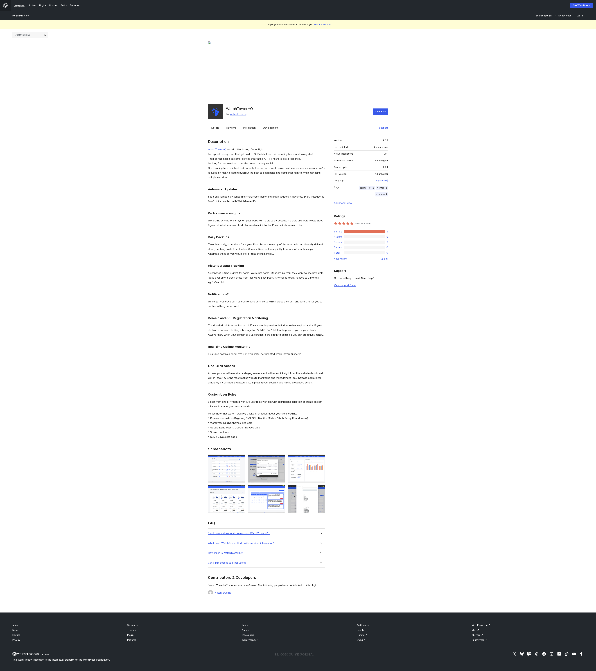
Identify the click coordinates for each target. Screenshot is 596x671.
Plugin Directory (20, 15)
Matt (475, 630)
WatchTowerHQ (217, 149)
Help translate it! (322, 24)
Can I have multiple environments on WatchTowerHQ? (239, 533)
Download (380, 111)
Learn (245, 625)
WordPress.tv (250, 640)
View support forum (345, 285)
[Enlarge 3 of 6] (320, 458)
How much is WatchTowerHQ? (225, 553)
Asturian (46, 654)
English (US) (382, 180)
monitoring (382, 188)
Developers (248, 635)
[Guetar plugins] (45, 35)
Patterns (131, 640)
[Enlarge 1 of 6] (241, 458)
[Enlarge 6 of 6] (320, 489)
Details (215, 127)
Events (360, 630)
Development (270, 127)
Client (371, 188)
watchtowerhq (238, 114)
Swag (361, 640)
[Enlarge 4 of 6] (241, 489)
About (15, 625)
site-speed (381, 194)
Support (383, 127)
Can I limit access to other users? (227, 562)
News (15, 630)
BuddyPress (479, 640)
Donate (362, 635)
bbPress (477, 635)
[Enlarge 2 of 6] (280, 458)
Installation (249, 127)
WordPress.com (481, 625)
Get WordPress (581, 5)
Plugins (131, 635)
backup (363, 188)
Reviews (231, 127)
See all (384, 258)
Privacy (16, 640)
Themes (131, 630)
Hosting (16, 635)
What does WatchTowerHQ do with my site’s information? (241, 543)
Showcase (132, 625)
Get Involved (363, 625)
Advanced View (343, 203)
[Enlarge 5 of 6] (280, 489)
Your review (340, 258)
